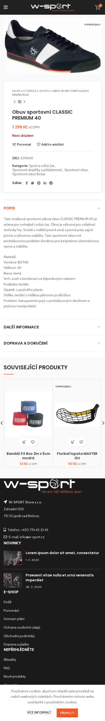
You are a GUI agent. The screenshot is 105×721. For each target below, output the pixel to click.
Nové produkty (15, 676)
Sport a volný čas (42, 166)
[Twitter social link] (32, 183)
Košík (7, 602)
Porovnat (24, 144)
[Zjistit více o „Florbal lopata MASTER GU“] (73, 442)
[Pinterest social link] (39, 183)
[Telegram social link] (51, 183)
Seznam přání (14, 619)
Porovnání (11, 610)
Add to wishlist (53, 144)
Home (16, 91)
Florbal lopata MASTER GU (77, 455)
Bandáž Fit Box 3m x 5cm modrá (28, 455)
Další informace (21, 327)
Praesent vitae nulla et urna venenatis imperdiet (60, 578)
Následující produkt (24, 101)
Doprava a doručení (26, 343)
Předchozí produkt (14, 101)
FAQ (7, 668)
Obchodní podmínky (19, 636)
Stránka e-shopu (36, 91)
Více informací (39, 712)
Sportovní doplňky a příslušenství (37, 170)
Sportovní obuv (76, 170)
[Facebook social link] (26, 183)
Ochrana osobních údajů (22, 627)
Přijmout (67, 713)
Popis (9, 208)
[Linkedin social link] (45, 183)
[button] (24, 442)
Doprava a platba (16, 644)
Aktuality (10, 659)
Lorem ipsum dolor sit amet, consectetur (62, 552)
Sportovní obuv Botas (28, 174)
